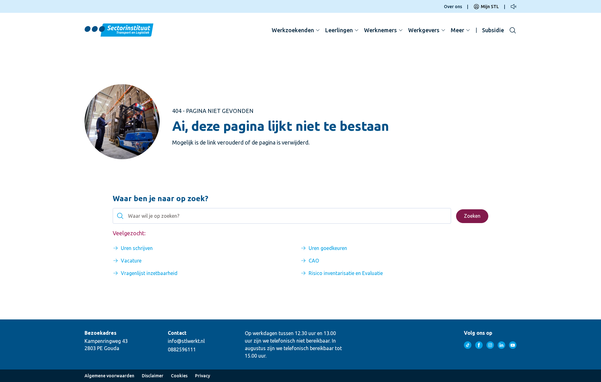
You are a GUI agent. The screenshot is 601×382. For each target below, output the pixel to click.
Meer (457, 30)
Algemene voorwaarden (109, 375)
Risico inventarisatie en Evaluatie (346, 273)
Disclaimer (152, 375)
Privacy (202, 375)
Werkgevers (423, 30)
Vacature (131, 260)
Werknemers (380, 30)
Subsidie (493, 30)
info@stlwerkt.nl (186, 341)
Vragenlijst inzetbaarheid (149, 273)
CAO (314, 260)
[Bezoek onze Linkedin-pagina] (501, 345)
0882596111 (182, 349)
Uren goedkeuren (328, 248)
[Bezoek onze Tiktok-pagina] (467, 345)
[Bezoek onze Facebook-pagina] (479, 345)
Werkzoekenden (293, 30)
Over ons (453, 6)
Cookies (179, 375)
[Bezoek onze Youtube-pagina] (512, 345)
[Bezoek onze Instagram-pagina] (490, 345)
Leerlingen (339, 30)
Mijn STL (490, 6)
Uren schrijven (137, 248)
